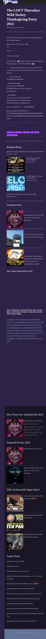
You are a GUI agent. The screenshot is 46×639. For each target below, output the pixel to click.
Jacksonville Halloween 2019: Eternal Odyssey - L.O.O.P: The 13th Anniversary (33, 470)
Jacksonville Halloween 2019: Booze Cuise (18, 571)
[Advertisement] (10, 12)
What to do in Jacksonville (16, 27)
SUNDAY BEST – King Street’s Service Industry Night (21, 194)
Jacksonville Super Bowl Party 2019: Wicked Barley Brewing (22, 608)
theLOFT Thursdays (12, 135)
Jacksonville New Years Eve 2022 (32, 212)
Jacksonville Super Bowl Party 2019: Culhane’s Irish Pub (21, 621)
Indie (8, 76)
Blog (8, 27)
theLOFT (13, 50)
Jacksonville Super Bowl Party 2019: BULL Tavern (20, 603)
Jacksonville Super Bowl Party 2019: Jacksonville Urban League (23, 598)
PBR (32, 132)
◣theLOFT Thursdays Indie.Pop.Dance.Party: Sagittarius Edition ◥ (25, 151)
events (22, 107)
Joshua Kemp (26, 132)
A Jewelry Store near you (30, 231)
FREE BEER (18, 132)
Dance (8, 67)
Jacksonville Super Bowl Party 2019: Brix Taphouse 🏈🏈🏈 (23, 583)
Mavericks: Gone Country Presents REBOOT (33, 159)
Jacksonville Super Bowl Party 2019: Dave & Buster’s (20, 588)
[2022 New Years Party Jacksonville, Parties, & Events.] (10, 4)
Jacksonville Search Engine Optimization (17, 122)
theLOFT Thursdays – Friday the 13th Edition (34, 177)
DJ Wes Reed (10, 132)
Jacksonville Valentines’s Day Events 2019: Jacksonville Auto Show (24, 593)
